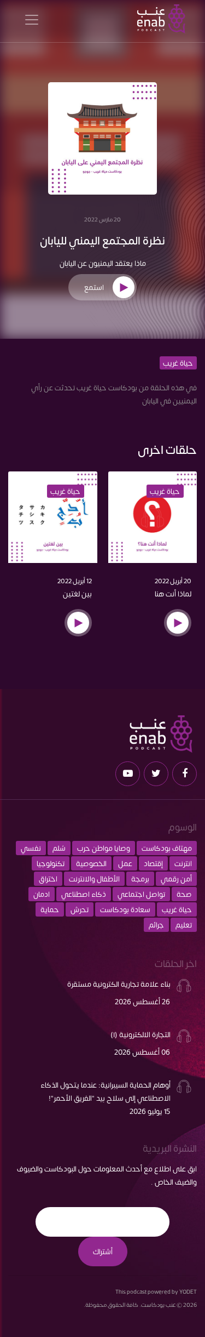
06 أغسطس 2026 (142, 1052)
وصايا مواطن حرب (103, 848)
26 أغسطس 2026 (142, 1001)
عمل (125, 863)
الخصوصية (91, 863)
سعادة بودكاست (125, 909)
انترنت (183, 863)
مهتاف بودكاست (167, 848)
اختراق (48, 878)
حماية (49, 909)
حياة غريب (178, 362)
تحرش (80, 909)
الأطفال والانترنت (94, 878)
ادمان (41, 894)
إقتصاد (153, 863)
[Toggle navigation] (31, 18)
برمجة (140, 878)
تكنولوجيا (51, 863)
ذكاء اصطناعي (83, 894)
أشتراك (103, 1251)
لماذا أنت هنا (173, 593)
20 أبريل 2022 (173, 580)
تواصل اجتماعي (141, 894)
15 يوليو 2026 (150, 1111)
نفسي (31, 848)
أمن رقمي (176, 878)
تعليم (183, 924)
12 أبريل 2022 (74, 580)
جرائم (156, 924)
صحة (184, 894)
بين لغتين (77, 593)
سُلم (59, 848)
